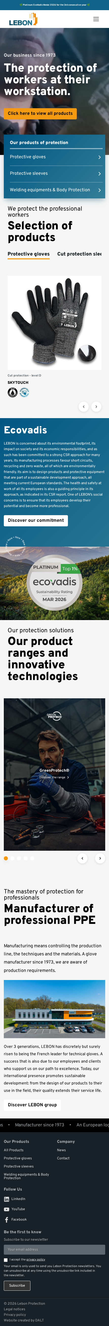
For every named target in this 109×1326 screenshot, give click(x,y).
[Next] (96, 407)
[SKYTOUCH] (54, 337)
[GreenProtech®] (54, 774)
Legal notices (14, 1309)
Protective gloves (18, 1158)
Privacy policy (15, 1315)
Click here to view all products (40, 114)
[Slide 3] (19, 858)
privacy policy (35, 1260)
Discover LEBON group (32, 1105)
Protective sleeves (19, 1166)
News (61, 1150)
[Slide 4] (26, 858)
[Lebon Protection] (23, 19)
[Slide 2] (12, 858)
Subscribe (17, 1286)
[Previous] (84, 407)
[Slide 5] (32, 858)
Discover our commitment (36, 521)
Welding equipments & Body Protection (26, 1176)
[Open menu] (96, 19)
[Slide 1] (6, 858)
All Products (14, 1150)
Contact (63, 1158)
